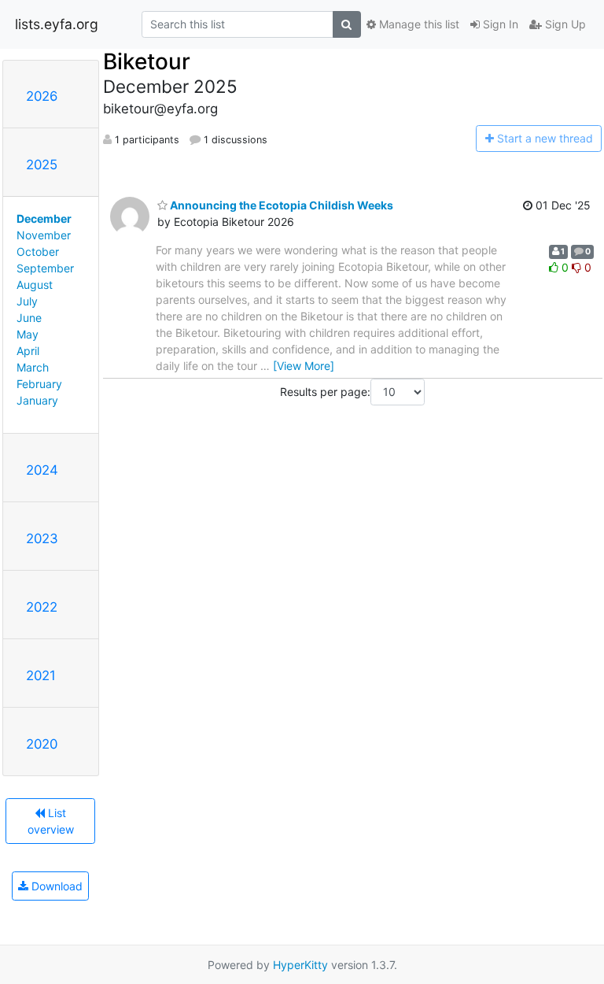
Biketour (146, 61)
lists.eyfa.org (56, 24)
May (28, 334)
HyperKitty (300, 964)
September (45, 268)
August (35, 284)
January (37, 400)
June (29, 317)
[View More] (303, 365)
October (38, 251)
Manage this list (417, 24)
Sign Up (564, 24)
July (27, 301)
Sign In (499, 24)
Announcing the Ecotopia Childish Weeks (280, 205)
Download (55, 886)
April (28, 350)
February (39, 383)
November (44, 235)
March (33, 367)
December (44, 218)
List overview (51, 821)
